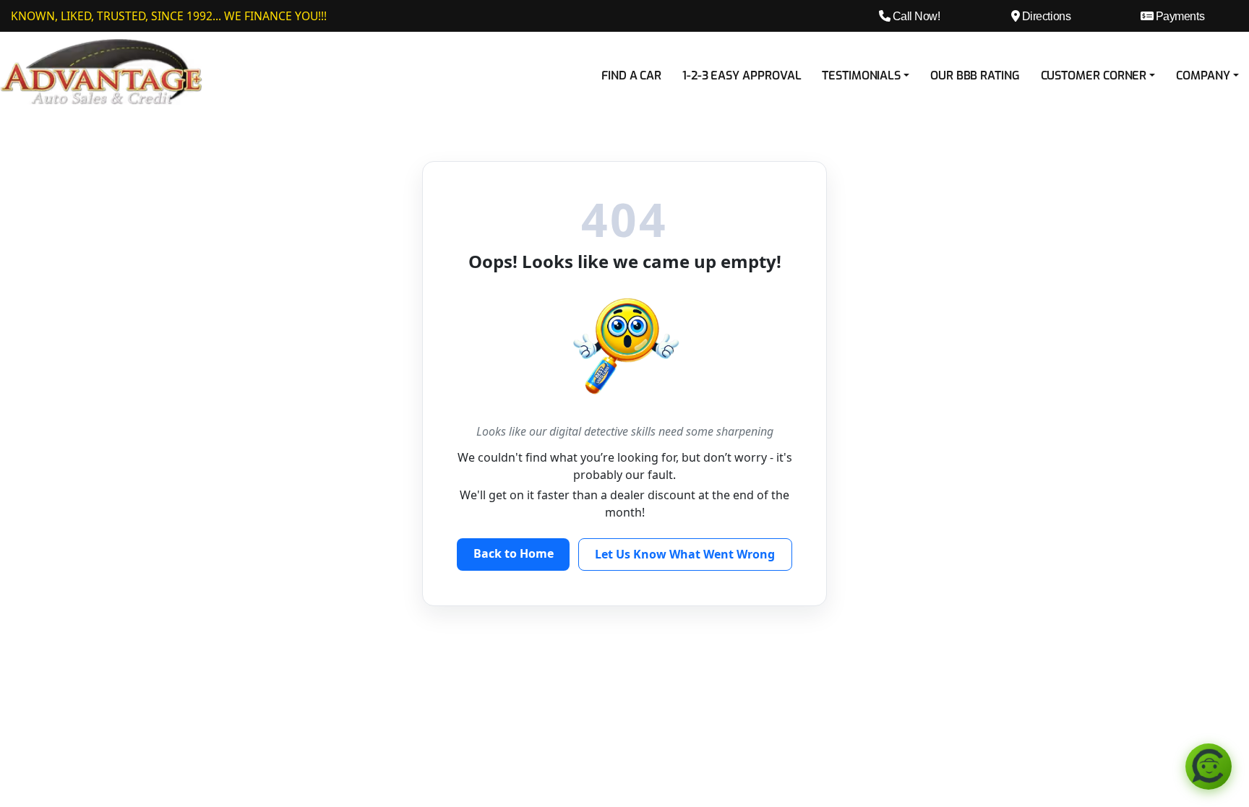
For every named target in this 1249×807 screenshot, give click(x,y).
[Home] (101, 71)
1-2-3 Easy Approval (741, 75)
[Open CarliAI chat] (1208, 766)
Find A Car (631, 75)
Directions (1044, 16)
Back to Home (513, 553)
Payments (1178, 16)
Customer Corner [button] (1094, 75)
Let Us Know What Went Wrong (685, 554)
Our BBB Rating (975, 75)
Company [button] (1202, 75)
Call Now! (915, 16)
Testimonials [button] (861, 75)
